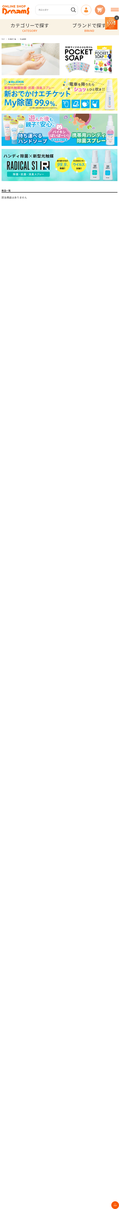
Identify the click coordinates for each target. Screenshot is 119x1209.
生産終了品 (12, 39)
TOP (3, 39)
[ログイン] (86, 10)
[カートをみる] (100, 10)
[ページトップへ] (115, 1205)
